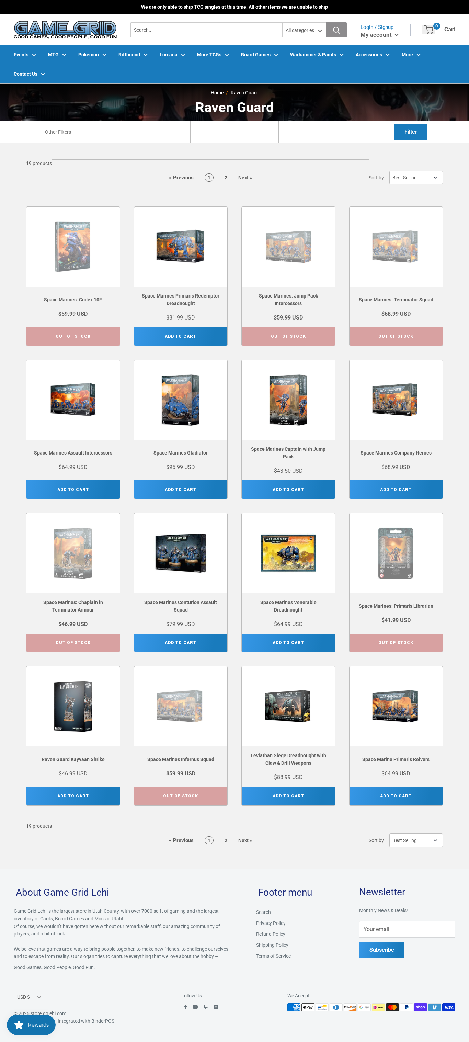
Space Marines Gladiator (180, 453)
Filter (410, 131)
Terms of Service (273, 956)
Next (245, 177)
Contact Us (25, 74)
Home (217, 93)
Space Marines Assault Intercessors (73, 453)
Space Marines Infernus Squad (180, 759)
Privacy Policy (271, 923)
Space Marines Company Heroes (396, 453)
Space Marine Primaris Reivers (396, 759)
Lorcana (169, 54)
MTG (53, 54)
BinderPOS (102, 1021)
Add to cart (180, 336)
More (407, 54)
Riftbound (129, 54)
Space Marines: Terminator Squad (396, 299)
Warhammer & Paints (313, 54)
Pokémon (88, 54)
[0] (428, 29)
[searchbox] (59, 132)
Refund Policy (270, 934)
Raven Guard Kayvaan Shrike (73, 759)
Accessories (369, 54)
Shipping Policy (272, 945)
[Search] (336, 29)
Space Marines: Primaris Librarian (396, 606)
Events (21, 54)
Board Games (256, 54)
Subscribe (381, 949)
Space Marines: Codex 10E (73, 299)
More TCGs (209, 54)
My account (377, 34)
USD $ (23, 997)
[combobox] (58, 131)
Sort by (376, 177)
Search (263, 912)
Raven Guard (245, 93)
